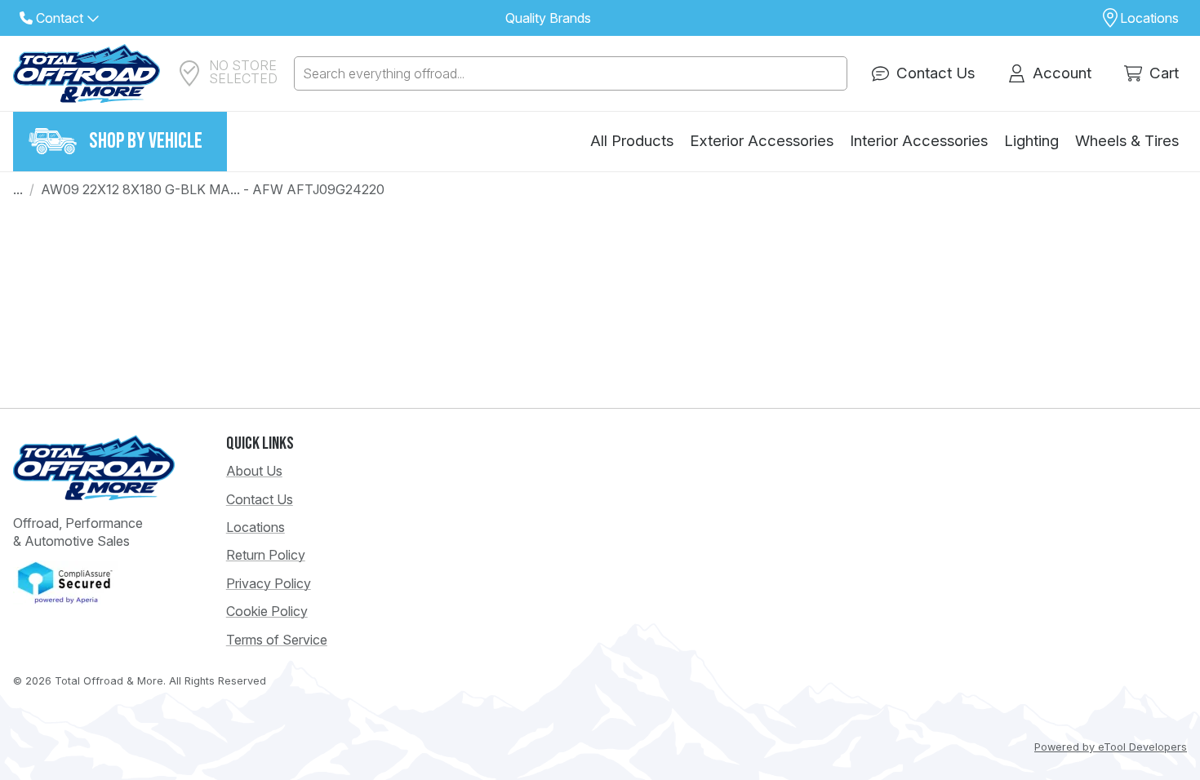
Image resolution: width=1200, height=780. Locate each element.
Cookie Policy (267, 611)
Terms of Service (276, 640)
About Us (254, 471)
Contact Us (259, 499)
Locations (255, 527)
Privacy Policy (268, 583)
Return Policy (265, 555)
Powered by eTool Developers (1110, 747)
